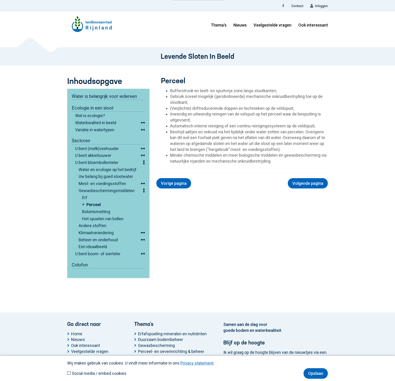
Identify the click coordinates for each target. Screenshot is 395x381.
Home (76, 333)
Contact (297, 6)
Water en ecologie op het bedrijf (107, 169)
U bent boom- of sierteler (97, 253)
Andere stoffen (92, 225)
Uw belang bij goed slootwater (106, 176)
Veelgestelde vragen (272, 25)
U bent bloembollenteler (96, 162)
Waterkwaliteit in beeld (95, 122)
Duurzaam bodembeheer (160, 339)
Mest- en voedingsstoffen (102, 183)
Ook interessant (313, 25)
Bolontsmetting (96, 211)
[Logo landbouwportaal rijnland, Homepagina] (91, 17)
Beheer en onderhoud (98, 239)
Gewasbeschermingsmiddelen (107, 190)
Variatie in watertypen (94, 129)
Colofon (80, 265)
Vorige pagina (174, 183)
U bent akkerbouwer (93, 155)
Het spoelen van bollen (102, 218)
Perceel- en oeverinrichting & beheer (171, 351)
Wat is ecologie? (90, 115)
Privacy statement (197, 363)
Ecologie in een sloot (92, 108)
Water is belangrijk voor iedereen (104, 96)
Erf (84, 197)
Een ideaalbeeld (93, 246)
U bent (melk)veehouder (97, 148)
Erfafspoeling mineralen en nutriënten (172, 333)
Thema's (219, 25)
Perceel (93, 204)
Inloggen (320, 6)
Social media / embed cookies (99, 373)
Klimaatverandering (96, 232)
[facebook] (283, 6)
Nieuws (240, 25)
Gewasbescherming (156, 345)
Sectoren (81, 140)
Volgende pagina (307, 183)
